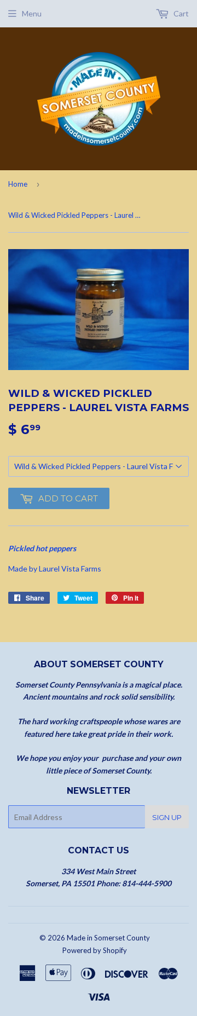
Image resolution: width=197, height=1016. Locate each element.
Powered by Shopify (94, 950)
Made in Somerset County (108, 937)
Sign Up (167, 817)
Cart (180, 13)
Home (17, 184)
